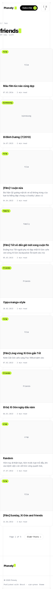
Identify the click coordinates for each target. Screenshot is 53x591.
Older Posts (34, 537)
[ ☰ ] (45, 7)
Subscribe (27, 8)
